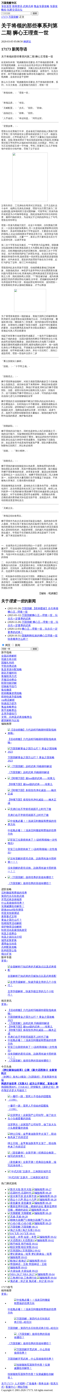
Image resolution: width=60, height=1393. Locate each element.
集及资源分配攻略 (11, 669)
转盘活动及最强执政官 (14, 930)
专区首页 (6, 6)
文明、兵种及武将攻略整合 (16, 717)
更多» (4, 960)
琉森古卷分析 (9, 659)
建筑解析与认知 (10, 720)
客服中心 (11, 1387)
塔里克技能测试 (10, 913)
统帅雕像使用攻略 (11, 693)
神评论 (27, 41)
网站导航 (23, 1387)
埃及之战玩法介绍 (11, 936)
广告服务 (32, 1383)
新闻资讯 (17, 6)
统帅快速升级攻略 (11, 696)
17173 (4, 17)
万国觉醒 (13, 17)
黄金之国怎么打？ (11, 919)
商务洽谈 (44, 1383)
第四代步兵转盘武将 (12, 896)
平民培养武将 (9, 666)
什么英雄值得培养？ (12, 902)
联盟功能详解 (9, 683)
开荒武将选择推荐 (11, 899)
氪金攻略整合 (9, 706)
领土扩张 (6, 953)
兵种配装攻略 (9, 947)
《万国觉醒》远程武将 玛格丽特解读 (28, 1023)
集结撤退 (6, 689)
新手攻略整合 (9, 710)
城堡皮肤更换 (9, 940)
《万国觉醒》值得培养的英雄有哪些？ (29, 1060)
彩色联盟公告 (9, 950)
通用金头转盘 (9, 943)
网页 (7, 645)
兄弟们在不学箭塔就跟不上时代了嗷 (28, 1036)
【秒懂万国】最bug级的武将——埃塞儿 (30, 1026)
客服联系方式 (9, 676)
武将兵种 (28, 6)
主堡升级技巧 (9, 713)
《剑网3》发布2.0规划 (13, 1076)
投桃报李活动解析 (11, 923)
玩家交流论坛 (14, 9)
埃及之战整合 (9, 933)
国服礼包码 (7, 662)
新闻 (17, 645)
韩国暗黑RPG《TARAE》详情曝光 (21, 1087)
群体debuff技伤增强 (12, 909)
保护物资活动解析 (11, 926)
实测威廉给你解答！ (12, 906)
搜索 (35, 13)
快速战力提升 (9, 703)
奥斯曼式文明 (9, 916)
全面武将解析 (9, 655)
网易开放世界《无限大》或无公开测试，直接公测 (29, 1083)
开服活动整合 (9, 679)
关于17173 (7, 1383)
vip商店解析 (8, 700)
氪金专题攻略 (41, 6)
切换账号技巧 (9, 686)
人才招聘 (20, 1383)
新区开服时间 (9, 672)
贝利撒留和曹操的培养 (14, 892)
